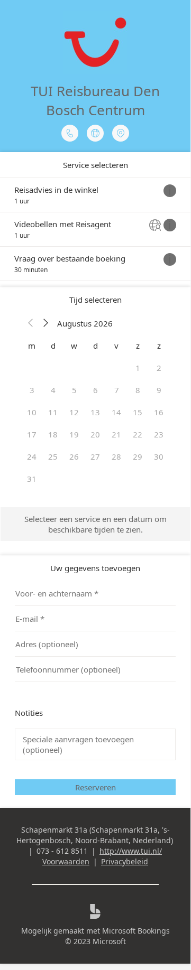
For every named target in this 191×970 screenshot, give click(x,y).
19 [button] (74, 434)
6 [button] (95, 390)
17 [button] (32, 434)
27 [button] (95, 456)
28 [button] (116, 456)
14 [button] (116, 412)
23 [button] (158, 434)
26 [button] (74, 456)
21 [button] (116, 434)
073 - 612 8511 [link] (62, 851)
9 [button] (159, 390)
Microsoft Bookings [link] (136, 931)
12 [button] (74, 412)
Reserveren (95, 787)
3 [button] (32, 390)
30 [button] (158, 456)
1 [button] (137, 367)
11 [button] (53, 412)
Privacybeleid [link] (124, 861)
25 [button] (53, 456)
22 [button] (137, 434)
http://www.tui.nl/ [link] (130, 851)
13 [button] (95, 412)
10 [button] (32, 412)
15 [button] (137, 412)
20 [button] (95, 434)
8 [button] (137, 390)
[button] (30, 323)
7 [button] (116, 390)
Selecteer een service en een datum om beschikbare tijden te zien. (95, 524)
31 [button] (32, 478)
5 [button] (74, 390)
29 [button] (137, 456)
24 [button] (32, 456)
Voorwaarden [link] (65, 861)
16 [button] (158, 412)
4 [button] (53, 390)
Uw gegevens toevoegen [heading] (95, 568)
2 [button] (159, 367)
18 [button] (53, 434)
